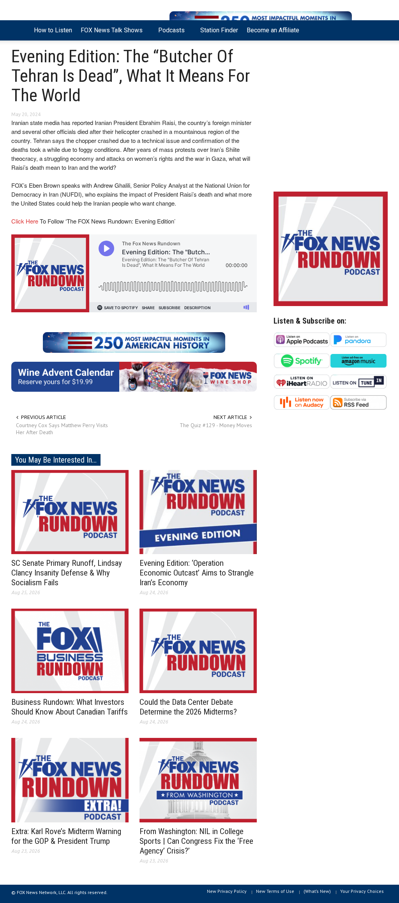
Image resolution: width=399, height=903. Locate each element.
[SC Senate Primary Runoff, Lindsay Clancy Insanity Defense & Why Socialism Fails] (70, 511)
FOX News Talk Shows (109, 33)
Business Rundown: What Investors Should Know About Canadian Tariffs (69, 706)
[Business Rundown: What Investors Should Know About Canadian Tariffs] (70, 650)
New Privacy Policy (227, 891)
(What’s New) (317, 891)
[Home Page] (20, 30)
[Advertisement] (331, 118)
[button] (379, 29)
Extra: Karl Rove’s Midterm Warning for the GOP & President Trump (66, 836)
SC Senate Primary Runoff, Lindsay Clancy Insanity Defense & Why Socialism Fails (66, 572)
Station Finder (219, 30)
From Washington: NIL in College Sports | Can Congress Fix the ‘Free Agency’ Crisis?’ (196, 841)
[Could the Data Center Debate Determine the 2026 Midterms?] (198, 650)
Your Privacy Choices (362, 891)
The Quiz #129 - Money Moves (216, 425)
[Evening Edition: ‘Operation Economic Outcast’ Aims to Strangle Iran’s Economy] (198, 511)
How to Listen (53, 30)
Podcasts (169, 33)
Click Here (24, 221)
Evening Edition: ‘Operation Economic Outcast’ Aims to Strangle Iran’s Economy (196, 572)
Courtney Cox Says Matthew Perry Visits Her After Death (62, 429)
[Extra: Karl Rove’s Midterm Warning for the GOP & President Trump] (70, 779)
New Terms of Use (275, 891)
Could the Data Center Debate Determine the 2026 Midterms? (188, 706)
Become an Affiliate (273, 30)
